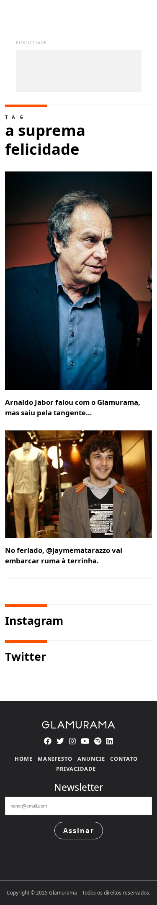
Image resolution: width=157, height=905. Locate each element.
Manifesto (55, 758)
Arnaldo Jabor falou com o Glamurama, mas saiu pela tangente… (72, 407)
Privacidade (76, 768)
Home (24, 758)
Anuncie (91, 758)
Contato (124, 758)
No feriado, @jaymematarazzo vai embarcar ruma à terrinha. (63, 555)
